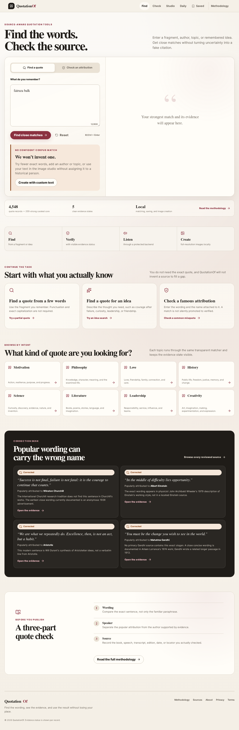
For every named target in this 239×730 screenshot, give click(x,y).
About (209, 699)
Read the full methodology (116, 659)
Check (157, 5)
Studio (170, 5)
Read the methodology (212, 208)
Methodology (220, 5)
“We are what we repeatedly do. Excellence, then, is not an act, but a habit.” (65, 536)
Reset (64, 135)
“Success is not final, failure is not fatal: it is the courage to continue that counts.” (62, 482)
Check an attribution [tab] (79, 67)
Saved (200, 5)
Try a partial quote (19, 318)
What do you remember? (25, 79)
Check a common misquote (180, 318)
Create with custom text (36, 182)
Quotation (15, 701)
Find (144, 5)
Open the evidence (28, 510)
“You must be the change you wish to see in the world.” (166, 533)
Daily (183, 5)
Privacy (220, 699)
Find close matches (28, 135)
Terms (231, 699)
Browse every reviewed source (202, 457)
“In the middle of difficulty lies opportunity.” (159, 479)
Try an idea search (97, 318)
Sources (197, 699)
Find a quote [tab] (35, 67)
